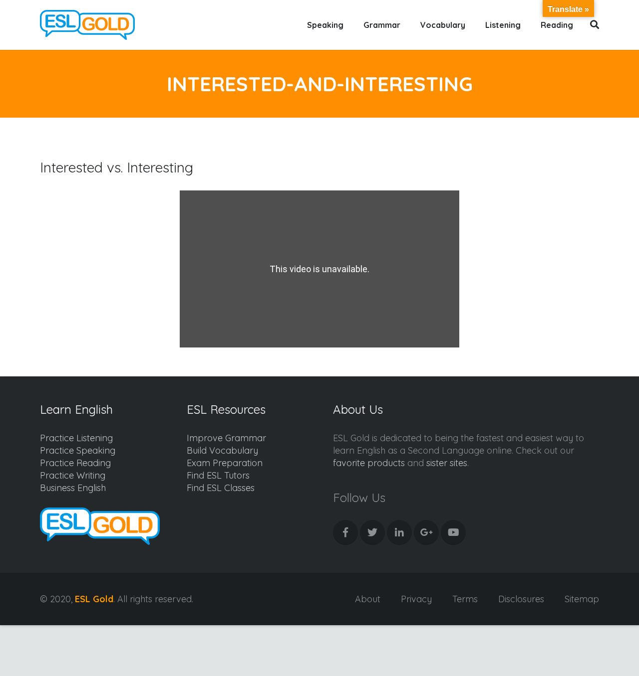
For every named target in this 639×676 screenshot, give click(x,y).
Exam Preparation (225, 463)
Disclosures (521, 599)
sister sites (446, 463)
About (367, 599)
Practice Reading (75, 463)
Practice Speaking (77, 450)
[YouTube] (453, 532)
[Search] (595, 24)
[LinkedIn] (399, 532)
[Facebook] (345, 532)
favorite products (369, 463)
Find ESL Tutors (218, 475)
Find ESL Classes (221, 488)
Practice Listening (76, 438)
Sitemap (582, 599)
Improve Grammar (226, 438)
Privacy (416, 599)
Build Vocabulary (222, 450)
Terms (465, 599)
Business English (73, 488)
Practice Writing (72, 475)
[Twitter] (372, 532)
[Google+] (426, 532)
